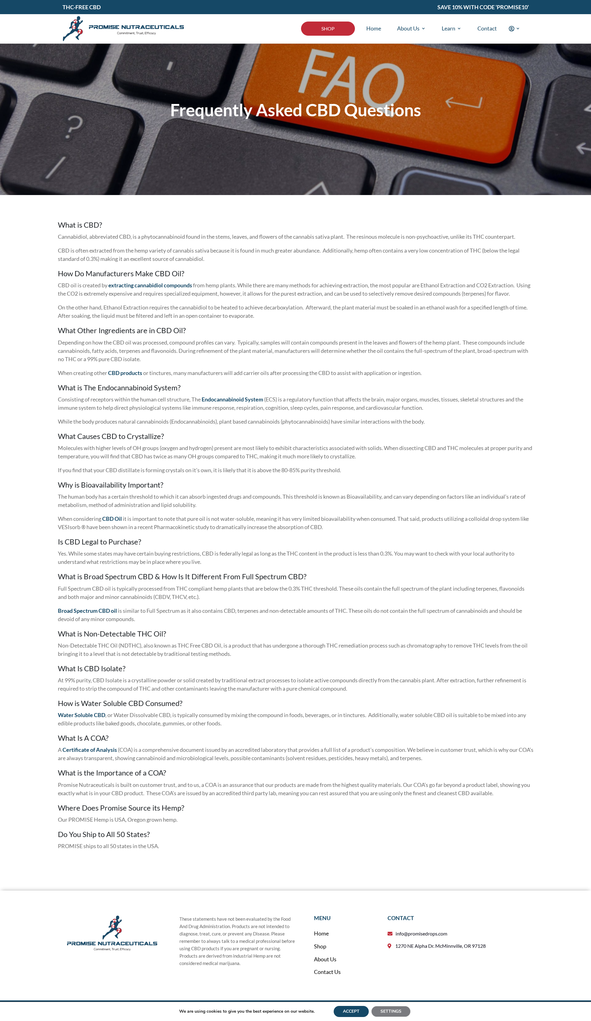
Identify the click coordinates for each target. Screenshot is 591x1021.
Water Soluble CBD (81, 715)
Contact (487, 28)
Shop (328, 28)
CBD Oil (112, 518)
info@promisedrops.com (421, 933)
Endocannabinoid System (232, 399)
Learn (448, 28)
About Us (408, 28)
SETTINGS (390, 1011)
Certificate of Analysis (89, 749)
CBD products (125, 372)
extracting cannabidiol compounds (150, 285)
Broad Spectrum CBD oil (87, 610)
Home (373, 28)
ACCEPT (351, 1011)
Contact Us (327, 971)
